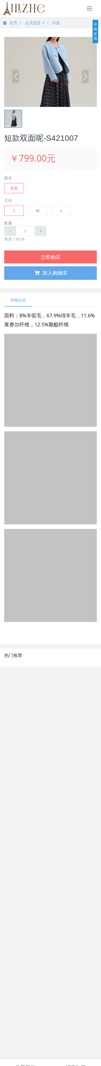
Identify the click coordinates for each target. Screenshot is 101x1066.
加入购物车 (55, 272)
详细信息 (18, 300)
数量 (8, 223)
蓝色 (14, 188)
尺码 (8, 200)
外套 (56, 22)
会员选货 (33, 22)
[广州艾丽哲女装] (24, 8)
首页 (13, 22)
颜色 (8, 178)
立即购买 (50, 257)
